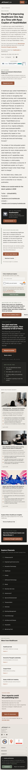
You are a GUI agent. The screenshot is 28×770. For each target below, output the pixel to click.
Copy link (9, 57)
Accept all (7, 766)
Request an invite (8, 83)
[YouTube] (6, 734)
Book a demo (8, 355)
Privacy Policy (14, 763)
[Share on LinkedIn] (16, 57)
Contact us (3, 730)
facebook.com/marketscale (11, 198)
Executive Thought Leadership (9, 47)
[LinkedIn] (1, 734)
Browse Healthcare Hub (9, 521)
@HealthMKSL (12, 193)
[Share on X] (14, 57)
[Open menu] (26, 2)
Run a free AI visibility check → (12, 314)
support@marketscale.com (9, 292)
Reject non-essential (19, 766)
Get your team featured (11, 254)
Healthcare (5, 10)
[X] (4, 734)
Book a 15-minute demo (10, 714)
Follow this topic (14, 294)
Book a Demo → (4, 732)
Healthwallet (16, 50)
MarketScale (21, 43)
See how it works (9, 258)
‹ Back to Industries (5, 7)
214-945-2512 (10, 290)
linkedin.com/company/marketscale (13, 203)
